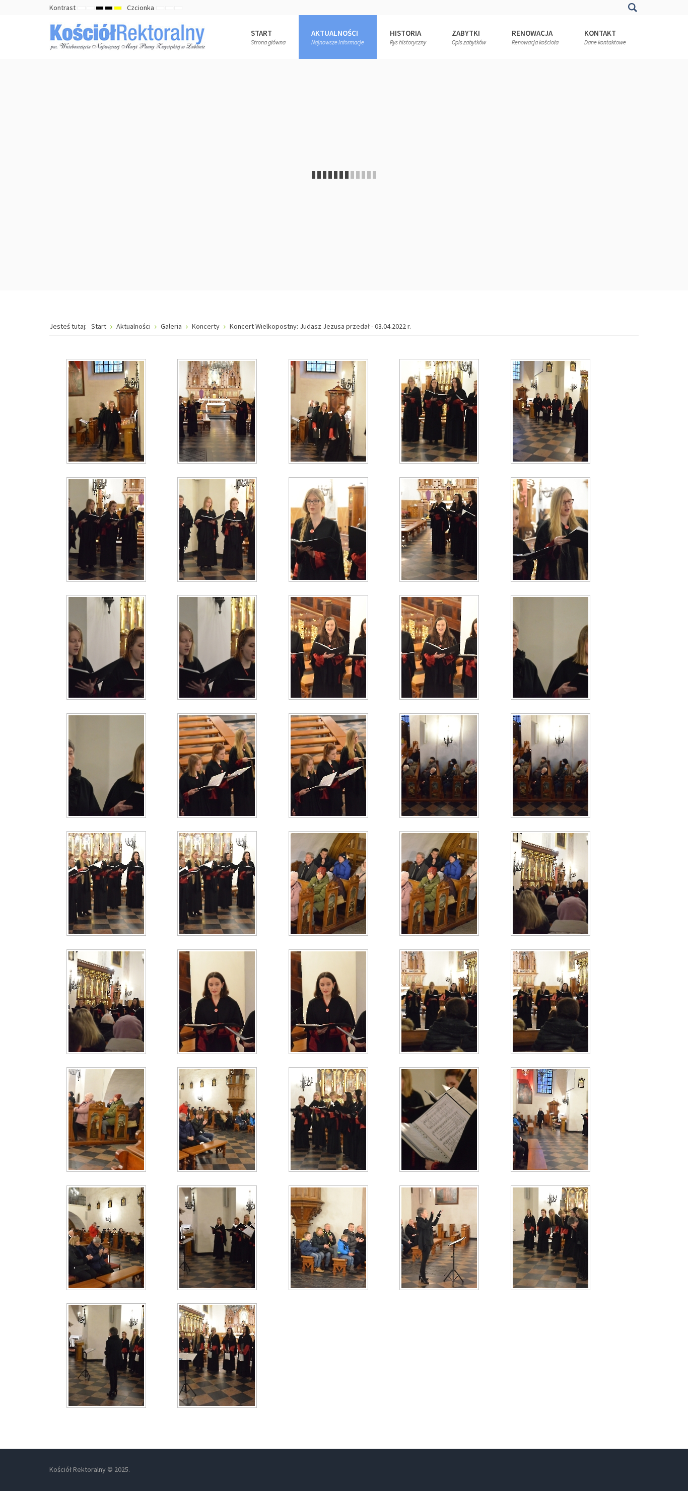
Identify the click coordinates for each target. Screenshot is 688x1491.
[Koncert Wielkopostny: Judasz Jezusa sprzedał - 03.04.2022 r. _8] (329, 530)
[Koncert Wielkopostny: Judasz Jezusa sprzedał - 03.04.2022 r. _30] (551, 1002)
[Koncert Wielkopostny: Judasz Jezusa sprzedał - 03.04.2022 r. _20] (551, 766)
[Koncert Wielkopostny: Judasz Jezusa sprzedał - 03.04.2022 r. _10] (551, 530)
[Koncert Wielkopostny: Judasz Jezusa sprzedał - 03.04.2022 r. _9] (440, 530)
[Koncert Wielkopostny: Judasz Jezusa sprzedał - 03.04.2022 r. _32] (218, 1120)
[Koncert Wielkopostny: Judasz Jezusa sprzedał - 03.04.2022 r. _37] (218, 1238)
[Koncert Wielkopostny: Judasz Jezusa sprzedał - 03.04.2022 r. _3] (329, 412)
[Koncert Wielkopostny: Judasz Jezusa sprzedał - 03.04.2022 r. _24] (440, 884)
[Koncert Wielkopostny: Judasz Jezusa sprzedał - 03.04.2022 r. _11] (107, 648)
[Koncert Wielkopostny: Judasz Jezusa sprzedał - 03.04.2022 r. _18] (329, 766)
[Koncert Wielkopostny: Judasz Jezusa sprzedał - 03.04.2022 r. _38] (329, 1238)
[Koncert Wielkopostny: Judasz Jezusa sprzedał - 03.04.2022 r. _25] (551, 884)
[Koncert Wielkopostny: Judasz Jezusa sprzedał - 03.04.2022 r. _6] (107, 530)
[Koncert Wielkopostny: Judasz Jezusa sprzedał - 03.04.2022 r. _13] (329, 648)
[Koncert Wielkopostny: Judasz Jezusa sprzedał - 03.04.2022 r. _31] (107, 1120)
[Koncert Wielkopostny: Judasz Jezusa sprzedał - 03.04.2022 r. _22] (218, 884)
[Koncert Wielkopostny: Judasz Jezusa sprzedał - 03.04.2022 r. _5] (551, 412)
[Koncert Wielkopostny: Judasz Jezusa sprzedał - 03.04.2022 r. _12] (218, 648)
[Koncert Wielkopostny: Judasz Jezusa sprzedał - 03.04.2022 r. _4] (440, 412)
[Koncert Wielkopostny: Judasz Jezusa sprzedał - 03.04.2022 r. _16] (107, 766)
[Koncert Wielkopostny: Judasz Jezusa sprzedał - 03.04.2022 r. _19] (440, 766)
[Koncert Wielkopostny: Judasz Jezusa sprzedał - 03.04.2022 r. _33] (329, 1120)
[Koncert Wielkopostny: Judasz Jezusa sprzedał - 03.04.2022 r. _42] (218, 1356)
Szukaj (632, 7)
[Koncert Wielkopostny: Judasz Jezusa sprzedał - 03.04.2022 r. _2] (218, 412)
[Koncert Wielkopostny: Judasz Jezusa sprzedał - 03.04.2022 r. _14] (440, 648)
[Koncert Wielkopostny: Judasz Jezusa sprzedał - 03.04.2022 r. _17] (218, 766)
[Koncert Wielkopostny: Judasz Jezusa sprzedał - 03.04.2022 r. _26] (107, 1002)
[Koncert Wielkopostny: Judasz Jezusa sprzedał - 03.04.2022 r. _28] (329, 1002)
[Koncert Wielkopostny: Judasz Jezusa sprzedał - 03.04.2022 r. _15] (551, 648)
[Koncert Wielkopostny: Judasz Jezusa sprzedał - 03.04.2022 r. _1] (107, 412)
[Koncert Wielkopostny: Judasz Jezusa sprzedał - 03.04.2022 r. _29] (440, 1002)
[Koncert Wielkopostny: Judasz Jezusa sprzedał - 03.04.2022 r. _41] (107, 1356)
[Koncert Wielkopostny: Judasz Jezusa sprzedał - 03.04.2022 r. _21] (107, 884)
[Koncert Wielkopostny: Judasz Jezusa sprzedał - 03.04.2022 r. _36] (107, 1238)
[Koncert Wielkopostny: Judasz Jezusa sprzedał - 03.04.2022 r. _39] (440, 1238)
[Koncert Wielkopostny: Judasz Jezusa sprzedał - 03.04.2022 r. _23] (329, 884)
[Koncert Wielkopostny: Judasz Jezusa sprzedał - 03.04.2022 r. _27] (218, 1002)
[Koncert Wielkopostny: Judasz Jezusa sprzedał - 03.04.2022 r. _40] (551, 1238)
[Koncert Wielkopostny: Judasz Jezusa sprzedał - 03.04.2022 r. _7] (218, 530)
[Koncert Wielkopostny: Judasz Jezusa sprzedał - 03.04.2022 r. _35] (551, 1120)
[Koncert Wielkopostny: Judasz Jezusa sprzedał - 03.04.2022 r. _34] (440, 1120)
